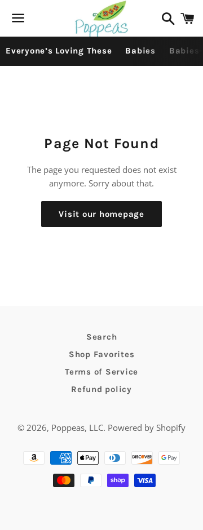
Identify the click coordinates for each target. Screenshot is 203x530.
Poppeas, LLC (77, 427)
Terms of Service (101, 372)
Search (101, 337)
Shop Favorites (102, 354)
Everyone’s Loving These (59, 51)
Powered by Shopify (147, 427)
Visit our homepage (101, 214)
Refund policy (101, 389)
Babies (140, 51)
